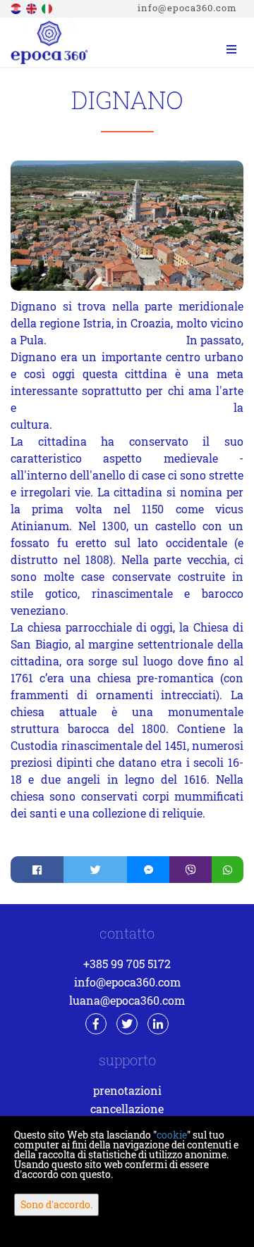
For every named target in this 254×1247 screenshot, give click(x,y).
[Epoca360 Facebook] (96, 1023)
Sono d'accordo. (56, 1204)
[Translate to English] (32, 7)
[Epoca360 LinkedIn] (158, 1023)
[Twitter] (95, 869)
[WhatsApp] (227, 869)
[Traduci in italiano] (48, 7)
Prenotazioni (127, 1090)
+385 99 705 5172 (127, 963)
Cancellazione (127, 1108)
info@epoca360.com (187, 7)
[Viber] (190, 869)
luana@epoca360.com (127, 1000)
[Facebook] (37, 869)
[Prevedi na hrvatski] (17, 7)
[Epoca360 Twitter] (127, 1023)
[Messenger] (148, 869)
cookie (172, 1134)
